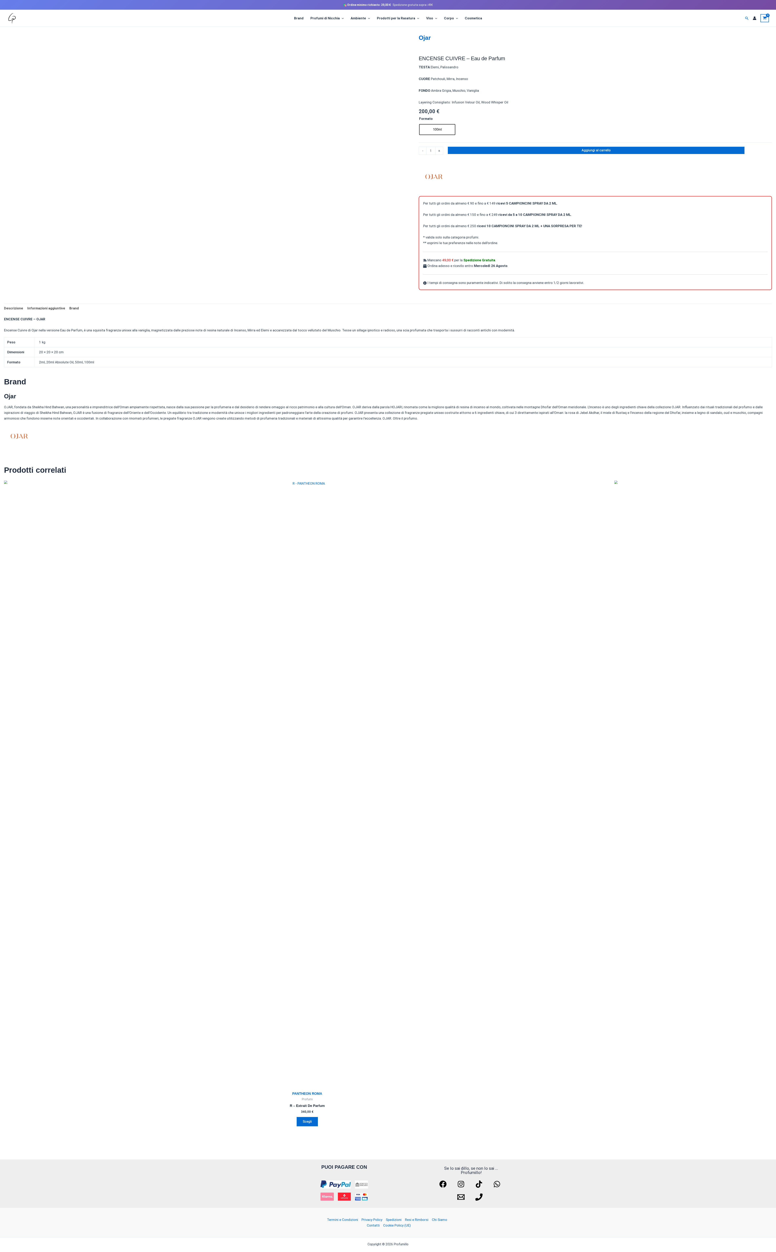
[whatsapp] (497, 1184)
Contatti (373, 1225)
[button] (342, 18)
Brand (299, 18)
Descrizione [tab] (13, 308)
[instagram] (461, 1184)
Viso (429, 18)
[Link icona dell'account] (754, 18)
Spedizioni (394, 1220)
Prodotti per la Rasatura (396, 18)
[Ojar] (434, 177)
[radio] (437, 129)
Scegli (307, 1121)
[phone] (479, 1197)
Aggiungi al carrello (596, 150)
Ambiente (358, 18)
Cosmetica (473, 18)
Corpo (449, 18)
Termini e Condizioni (342, 1220)
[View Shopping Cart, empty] (764, 18)
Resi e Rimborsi (416, 1220)
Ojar (425, 37)
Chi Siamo (439, 1220)
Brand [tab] (74, 308)
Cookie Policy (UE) (397, 1225)
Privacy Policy (372, 1220)
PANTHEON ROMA (307, 1094)
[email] (461, 1197)
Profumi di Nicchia (325, 18)
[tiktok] (479, 1184)
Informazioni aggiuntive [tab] (46, 308)
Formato (426, 119)
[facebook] (443, 1184)
